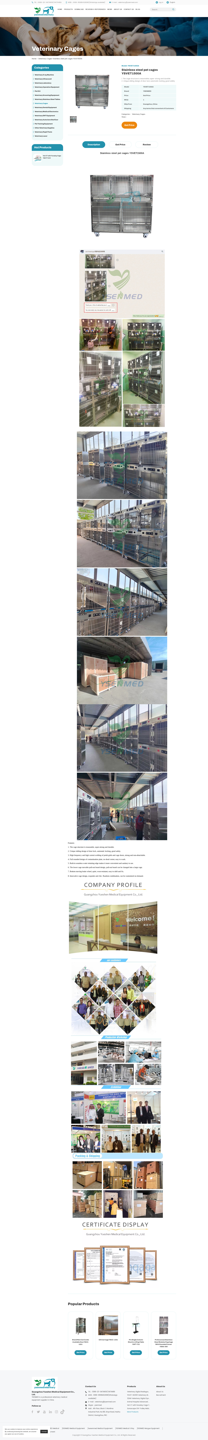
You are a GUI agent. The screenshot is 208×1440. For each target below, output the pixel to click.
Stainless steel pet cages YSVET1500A (67, 59)
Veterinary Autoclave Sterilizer (46, 120)
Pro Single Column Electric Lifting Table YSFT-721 (136, 1342)
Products (68, 9)
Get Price (129, 125)
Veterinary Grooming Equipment (47, 95)
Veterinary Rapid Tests (43, 132)
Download (79, 9)
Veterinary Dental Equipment (46, 107)
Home (60, 9)
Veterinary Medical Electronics (46, 111)
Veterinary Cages (45, 59)
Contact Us (129, 9)
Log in (161, 2)
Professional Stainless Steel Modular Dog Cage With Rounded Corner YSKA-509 (163, 1343)
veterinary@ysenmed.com (128, 2)
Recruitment (161, 1395)
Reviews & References (95, 9)
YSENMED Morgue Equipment (148, 1428)
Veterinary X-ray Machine (44, 75)
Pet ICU (37, 91)
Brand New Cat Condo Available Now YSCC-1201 (80, 1342)
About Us (118, 9)
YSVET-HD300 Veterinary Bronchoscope (142, 1395)
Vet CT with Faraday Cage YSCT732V (52, 157)
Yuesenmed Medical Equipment (100, 1428)
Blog (138, 9)
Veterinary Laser (41, 136)
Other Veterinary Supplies (44, 128)
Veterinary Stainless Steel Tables (47, 99)
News (109, 9)
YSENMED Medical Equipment (73, 1428)
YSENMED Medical (52, 1428)
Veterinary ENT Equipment (45, 116)
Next (68, 112)
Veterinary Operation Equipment (47, 87)
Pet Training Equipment (44, 124)
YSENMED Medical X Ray (125, 1428)
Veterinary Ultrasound (43, 79)
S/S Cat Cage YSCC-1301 (108, 1340)
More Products (132, 1412)
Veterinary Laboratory (43, 83)
